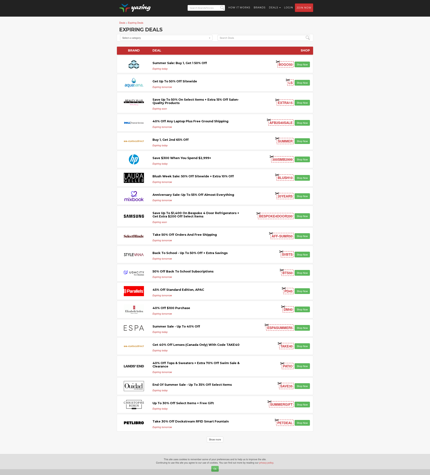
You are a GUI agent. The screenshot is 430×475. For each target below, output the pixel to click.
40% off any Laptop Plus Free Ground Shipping (190, 121)
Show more (215, 439)
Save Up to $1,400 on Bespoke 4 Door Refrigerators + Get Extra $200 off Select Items (196, 214)
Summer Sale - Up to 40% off (176, 326)
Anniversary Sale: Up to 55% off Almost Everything (193, 195)
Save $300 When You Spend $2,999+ (182, 158)
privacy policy (266, 462)
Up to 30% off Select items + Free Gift (183, 403)
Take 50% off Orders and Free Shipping (185, 235)
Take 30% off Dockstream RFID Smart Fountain (191, 421)
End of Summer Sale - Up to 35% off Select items (192, 385)
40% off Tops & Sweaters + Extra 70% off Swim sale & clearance (196, 364)
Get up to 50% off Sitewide (175, 81)
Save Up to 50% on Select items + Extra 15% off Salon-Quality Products (196, 101)
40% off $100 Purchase (171, 308)
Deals (274, 7)
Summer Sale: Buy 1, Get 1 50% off (180, 63)
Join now (304, 7)
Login (288, 7)
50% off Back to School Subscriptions (183, 271)
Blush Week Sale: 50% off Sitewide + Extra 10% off (193, 176)
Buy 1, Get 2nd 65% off (171, 140)
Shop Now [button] (302, 64)
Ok (215, 468)
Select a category (131, 37)
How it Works (239, 7)
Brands (260, 7)
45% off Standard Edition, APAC (178, 290)
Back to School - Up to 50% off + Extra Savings (190, 253)
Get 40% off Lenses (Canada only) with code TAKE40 (196, 345)
